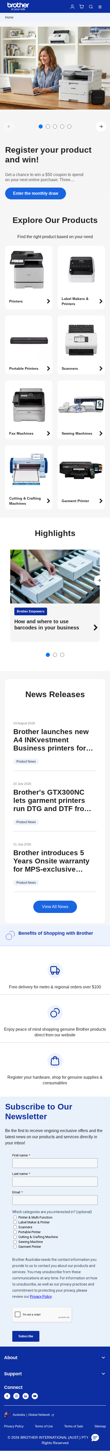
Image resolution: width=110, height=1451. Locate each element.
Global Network (39, 1415)
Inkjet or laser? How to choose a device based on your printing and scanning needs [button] (51, 628)
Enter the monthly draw (35, 193)
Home (9, 17)
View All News (55, 906)
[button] (101, 126)
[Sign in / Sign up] (72, 7)
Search (90, 7)
